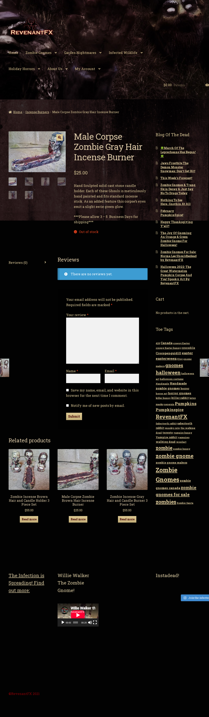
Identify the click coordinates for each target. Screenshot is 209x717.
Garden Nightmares (80, 52)
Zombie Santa (185, 503)
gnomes (174, 365)
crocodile (188, 347)
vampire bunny (182, 432)
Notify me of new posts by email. (98, 405)
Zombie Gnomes (38, 52)
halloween (168, 372)
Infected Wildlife (123, 52)
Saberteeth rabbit (166, 423)
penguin (169, 404)
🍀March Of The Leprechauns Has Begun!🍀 (178, 152)
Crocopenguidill (168, 353)
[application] (78, 615)
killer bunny (163, 398)
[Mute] (90, 622)
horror (184, 388)
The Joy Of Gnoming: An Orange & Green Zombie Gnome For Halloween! (176, 239)
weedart (181, 441)
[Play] (63, 622)
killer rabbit (180, 397)
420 (158, 343)
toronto (167, 432)
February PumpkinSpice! (171, 213)
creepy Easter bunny (168, 348)
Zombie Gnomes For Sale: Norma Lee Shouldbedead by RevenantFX (178, 256)
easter (187, 353)
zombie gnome (174, 455)
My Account (85, 69)
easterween (166, 358)
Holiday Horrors (22, 69)
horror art (161, 393)
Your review (77, 315)
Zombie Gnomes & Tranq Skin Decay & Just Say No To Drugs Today (177, 189)
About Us (54, 69)
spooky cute (172, 428)
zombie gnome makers (171, 462)
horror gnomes (179, 393)
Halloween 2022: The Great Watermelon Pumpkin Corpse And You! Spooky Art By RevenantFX (176, 275)
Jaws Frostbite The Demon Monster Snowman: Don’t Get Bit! (177, 167)
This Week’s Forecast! (176, 178)
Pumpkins (185, 403)
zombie (164, 448)
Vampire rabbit (166, 437)
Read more (29, 519)
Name (72, 371)
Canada (166, 343)
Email (111, 371)
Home (13, 52)
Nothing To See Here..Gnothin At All (175, 202)
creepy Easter (181, 343)
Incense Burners (37, 112)
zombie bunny (181, 448)
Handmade (162, 383)
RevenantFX (171, 416)
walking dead (166, 441)
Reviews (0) (18, 262)
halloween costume (171, 379)
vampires (183, 437)
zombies (166, 501)
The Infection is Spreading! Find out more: (26, 582)
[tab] (29, 263)
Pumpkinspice (169, 409)
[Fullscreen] (95, 622)
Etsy (180, 359)
